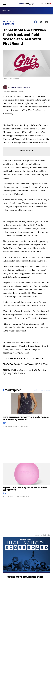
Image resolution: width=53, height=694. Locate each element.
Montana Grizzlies (9, 22)
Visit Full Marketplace (42, 390)
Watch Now (46, 4)
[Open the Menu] (4, 4)
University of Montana (20, 87)
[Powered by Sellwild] (46, 535)
